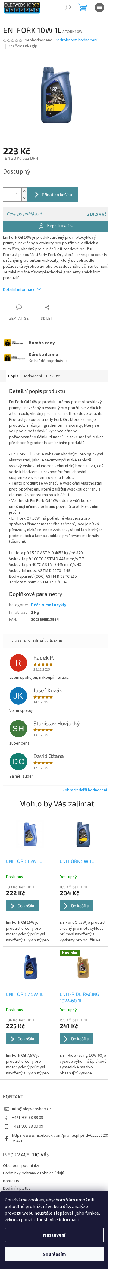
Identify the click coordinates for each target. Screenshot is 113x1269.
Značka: (22, 46)
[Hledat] (68, 8)
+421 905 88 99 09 (27, 1118)
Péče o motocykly (48, 605)
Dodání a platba (17, 1189)
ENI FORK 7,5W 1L (24, 994)
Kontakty (11, 1181)
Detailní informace (19, 290)
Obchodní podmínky (21, 1166)
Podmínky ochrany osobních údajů (33, 1173)
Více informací (64, 1219)
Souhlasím (54, 1254)
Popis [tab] (13, 376)
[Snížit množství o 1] (24, 198)
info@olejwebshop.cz (31, 1109)
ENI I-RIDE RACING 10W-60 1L (79, 997)
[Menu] (99, 8)
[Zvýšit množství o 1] (24, 191)
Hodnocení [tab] (32, 376)
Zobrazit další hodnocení (84, 790)
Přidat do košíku (57, 194)
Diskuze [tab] (53, 376)
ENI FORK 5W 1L (77, 861)
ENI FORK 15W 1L (24, 861)
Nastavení (54, 1235)
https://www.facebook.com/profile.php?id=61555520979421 (60, 1138)
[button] (30, 913)
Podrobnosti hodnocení (76, 40)
